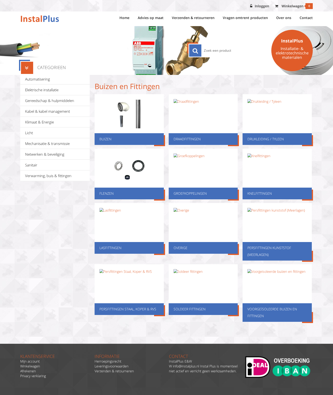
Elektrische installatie (42, 89)
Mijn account (30, 361)
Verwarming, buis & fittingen (48, 175)
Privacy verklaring (33, 376)
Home (124, 17)
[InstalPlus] (39, 18)
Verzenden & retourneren (193, 17)
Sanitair (31, 164)
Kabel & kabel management (47, 111)
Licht (29, 132)
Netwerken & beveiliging (44, 154)
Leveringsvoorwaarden (111, 366)
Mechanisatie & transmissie (47, 143)
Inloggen (262, 6)
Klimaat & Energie (39, 122)
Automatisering (37, 79)
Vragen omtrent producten (245, 17)
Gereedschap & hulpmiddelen (49, 100)
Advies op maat (151, 17)
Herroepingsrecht (108, 361)
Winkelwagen (295, 6)
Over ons (283, 17)
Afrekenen (28, 371)
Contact (306, 17)
